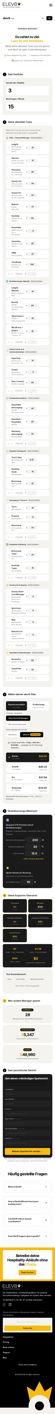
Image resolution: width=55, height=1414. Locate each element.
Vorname (9, 1089)
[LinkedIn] (10, 1304)
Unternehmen (15, 1129)
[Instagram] (4, 1304)
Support (6, 1352)
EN (43, 18)
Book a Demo (8, 1347)
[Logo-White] (27, 1287)
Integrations (8, 1337)
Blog (5, 1358)
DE (49, 18)
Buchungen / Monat (15, 99)
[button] (51, 5)
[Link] (11, 5)
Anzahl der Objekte (15, 83)
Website (12, 1138)
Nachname (10, 1099)
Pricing (6, 1342)
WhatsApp (13, 1119)
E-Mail (8, 1109)
